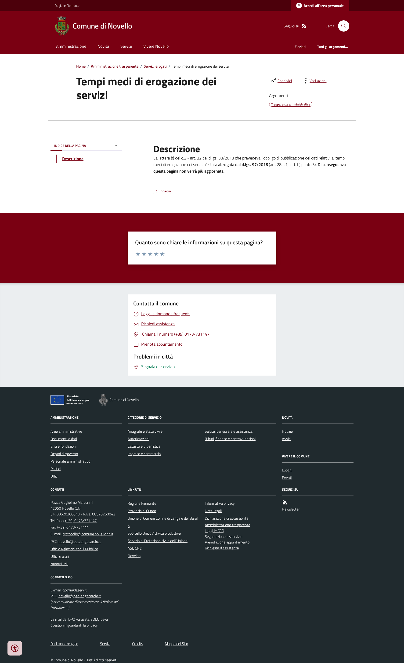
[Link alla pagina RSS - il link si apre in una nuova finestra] (304, 26)
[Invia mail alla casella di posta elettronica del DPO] (74, 590)
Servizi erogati (155, 66)
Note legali (213, 511)
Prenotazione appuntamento (227, 542)
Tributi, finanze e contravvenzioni (230, 439)
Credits (137, 643)
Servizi (126, 46)
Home (81, 66)
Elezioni (300, 46)
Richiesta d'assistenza (222, 548)
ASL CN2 (135, 548)
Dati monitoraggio (64, 643)
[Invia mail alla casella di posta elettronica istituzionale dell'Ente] (87, 534)
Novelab (134, 555)
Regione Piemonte (67, 5)
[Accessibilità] (14, 648)
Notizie (287, 431)
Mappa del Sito (176, 643)
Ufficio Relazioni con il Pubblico (74, 549)
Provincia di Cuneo (142, 511)
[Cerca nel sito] (341, 26)
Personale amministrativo (70, 461)
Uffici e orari (59, 556)
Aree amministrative (66, 431)
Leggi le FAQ (214, 530)
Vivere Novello (156, 46)
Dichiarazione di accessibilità (226, 518)
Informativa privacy (220, 503)
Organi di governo (64, 453)
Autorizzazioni (138, 439)
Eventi (287, 477)
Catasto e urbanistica (144, 446)
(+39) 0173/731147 (81, 520)
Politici (55, 468)
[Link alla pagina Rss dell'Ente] (285, 502)
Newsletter (290, 509)
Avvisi (286, 439)
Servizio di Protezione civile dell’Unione (158, 540)
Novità (103, 46)
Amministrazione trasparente (114, 66)
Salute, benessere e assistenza (228, 431)
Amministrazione (71, 46)
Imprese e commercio (144, 453)
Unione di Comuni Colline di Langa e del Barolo (163, 522)
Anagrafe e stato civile (145, 431)
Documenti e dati (63, 439)
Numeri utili (59, 564)
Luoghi (287, 470)
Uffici (54, 476)
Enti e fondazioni (63, 446)
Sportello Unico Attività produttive (154, 533)
